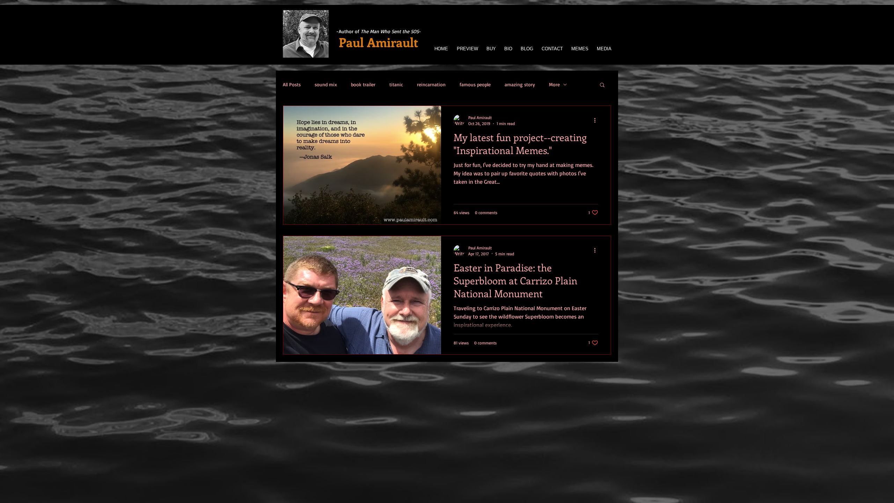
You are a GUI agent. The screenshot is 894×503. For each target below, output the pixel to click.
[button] (602, 85)
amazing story (520, 84)
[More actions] (597, 120)
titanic (396, 84)
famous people (475, 84)
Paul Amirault (378, 42)
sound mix (326, 84)
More (554, 84)
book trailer (363, 84)
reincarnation (431, 84)
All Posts (292, 84)
